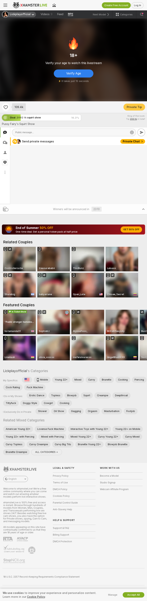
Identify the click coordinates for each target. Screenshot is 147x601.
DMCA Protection (62, 541)
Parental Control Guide (65, 502)
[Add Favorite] (6, 107)
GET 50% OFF (131, 229)
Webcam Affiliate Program (114, 489)
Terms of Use (60, 482)
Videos (46, 14)
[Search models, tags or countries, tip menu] (141, 14)
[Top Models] (54, 5)
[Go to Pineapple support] (32, 550)
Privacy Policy (61, 476)
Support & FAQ (61, 528)
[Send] (141, 132)
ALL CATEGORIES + (46, 452)
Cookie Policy (36, 596)
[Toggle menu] (5, 5)
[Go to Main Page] (30, 5)
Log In (137, 5)
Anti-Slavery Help (62, 509)
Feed (60, 14)
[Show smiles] (132, 132)
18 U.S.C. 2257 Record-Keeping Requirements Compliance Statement (41, 576)
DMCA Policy (60, 489)
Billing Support (61, 534)
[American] (27, 380)
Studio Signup (108, 482)
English (13, 479)
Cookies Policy (61, 496)
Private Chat (131, 141)
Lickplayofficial (15, 371)
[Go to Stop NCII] (14, 561)
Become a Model (109, 476)
